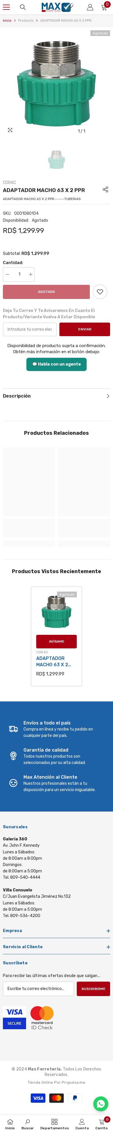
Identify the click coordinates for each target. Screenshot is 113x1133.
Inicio (7, 20)
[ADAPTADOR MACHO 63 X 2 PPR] (56, 612)
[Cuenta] (90, 7)
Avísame (56, 641)
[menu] (6, 7)
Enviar (84, 329)
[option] (56, 83)
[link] (100, 292)
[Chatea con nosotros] (100, 1103)
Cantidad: (13, 262)
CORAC (9, 182)
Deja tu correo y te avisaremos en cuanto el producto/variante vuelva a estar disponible (49, 313)
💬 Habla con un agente (56, 364)
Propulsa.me (73, 1082)
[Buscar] (22, 7)
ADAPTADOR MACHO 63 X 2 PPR (52, 662)
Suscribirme (93, 989)
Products (26, 20)
